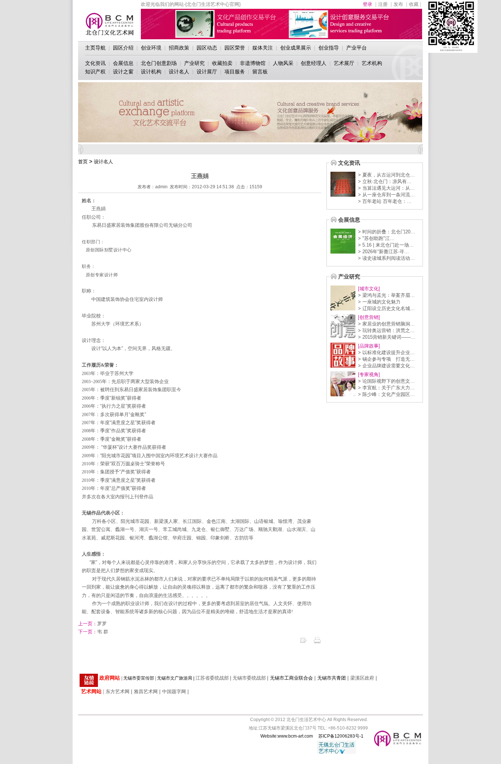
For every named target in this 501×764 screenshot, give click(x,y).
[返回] (303, 642)
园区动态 (207, 48)
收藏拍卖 (222, 63)
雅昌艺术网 (146, 691)
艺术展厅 (344, 63)
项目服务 (234, 71)
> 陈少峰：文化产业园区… (386, 394)
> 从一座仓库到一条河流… (386, 194)
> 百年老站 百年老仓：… (385, 201)
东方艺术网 (117, 691)
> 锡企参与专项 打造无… (386, 359)
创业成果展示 (295, 48)
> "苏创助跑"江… (376, 238)
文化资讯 (95, 63)
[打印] (317, 642)
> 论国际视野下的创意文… (386, 381)
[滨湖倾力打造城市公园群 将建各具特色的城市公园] (342, 309)
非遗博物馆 (253, 63)
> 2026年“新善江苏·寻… (383, 251)
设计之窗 (123, 71)
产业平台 (356, 48)
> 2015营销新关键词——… (387, 337)
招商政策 (179, 48)
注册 (383, 4)
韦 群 (93, 631)
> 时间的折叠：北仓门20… (386, 231)
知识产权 (95, 71)
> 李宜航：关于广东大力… (386, 387)
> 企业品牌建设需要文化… (386, 365)
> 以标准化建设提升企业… (386, 352)
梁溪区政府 (362, 678)
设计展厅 (207, 71)
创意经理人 (313, 63)
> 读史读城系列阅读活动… (386, 258)
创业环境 (151, 48)
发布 (398, 4)
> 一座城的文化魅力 (379, 302)
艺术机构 (372, 63)
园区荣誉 (234, 48)
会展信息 (123, 63)
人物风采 (283, 63)
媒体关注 (262, 48)
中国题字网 (174, 691)
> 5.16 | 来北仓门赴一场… (386, 245)
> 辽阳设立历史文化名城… (386, 308)
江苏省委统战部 (212, 678)
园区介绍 (123, 48)
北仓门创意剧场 (159, 63)
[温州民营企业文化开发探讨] (342, 337)
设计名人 (179, 71)
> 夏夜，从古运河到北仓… (386, 175)
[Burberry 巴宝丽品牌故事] (342, 366)
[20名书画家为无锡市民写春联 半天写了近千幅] (342, 195)
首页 (83, 161)
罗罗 (92, 623)
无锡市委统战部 (249, 678)
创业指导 (328, 48)
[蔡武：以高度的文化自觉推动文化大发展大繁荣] (342, 394)
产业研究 (194, 63)
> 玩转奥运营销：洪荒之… (386, 330)
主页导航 (95, 48)
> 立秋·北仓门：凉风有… (385, 181)
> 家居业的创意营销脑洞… (386, 324)
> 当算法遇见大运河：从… (386, 188)
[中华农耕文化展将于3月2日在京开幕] (342, 252)
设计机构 (151, 71)
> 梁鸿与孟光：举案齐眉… (386, 295)
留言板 (260, 71)
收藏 (413, 4)
